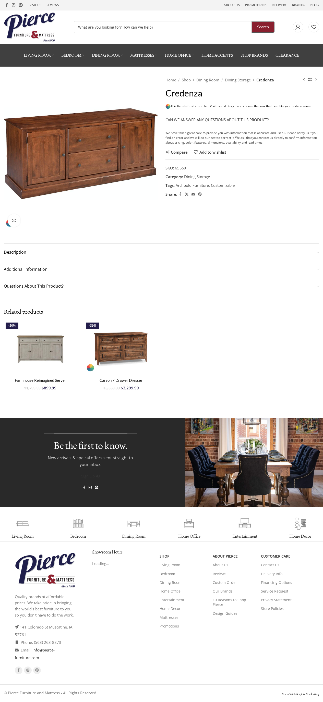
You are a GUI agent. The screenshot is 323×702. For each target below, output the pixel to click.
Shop (186, 79)
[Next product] (316, 80)
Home (170, 79)
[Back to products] (310, 80)
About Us (220, 564)
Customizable (223, 185)
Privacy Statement (276, 599)
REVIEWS (52, 5)
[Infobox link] (72, 528)
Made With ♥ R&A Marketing (300, 694)
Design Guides (225, 613)
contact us (265, 138)
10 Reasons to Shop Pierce (229, 602)
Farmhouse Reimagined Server (40, 380)
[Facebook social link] (7, 5)
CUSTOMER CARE (275, 556)
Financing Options (276, 582)
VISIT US (35, 5)
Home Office (170, 591)
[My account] (298, 27)
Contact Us (270, 564)
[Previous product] (304, 80)
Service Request (274, 591)
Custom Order (225, 582)
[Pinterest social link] (20, 5)
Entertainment (172, 599)
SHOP (165, 556)
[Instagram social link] (13, 5)
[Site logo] (30, 26)
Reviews (219, 573)
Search (263, 26)
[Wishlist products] (314, 27)
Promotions (169, 626)
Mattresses (169, 617)
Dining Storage (238, 79)
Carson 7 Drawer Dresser (121, 380)
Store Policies (272, 608)
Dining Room (207, 79)
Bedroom (167, 573)
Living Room (170, 564)
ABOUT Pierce (225, 556)
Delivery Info (271, 573)
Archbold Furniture (192, 185)
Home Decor (170, 608)
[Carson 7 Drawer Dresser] (121, 348)
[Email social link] (193, 194)
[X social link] (186, 194)
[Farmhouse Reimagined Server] (40, 348)
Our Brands (223, 591)
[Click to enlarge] (14, 220)
